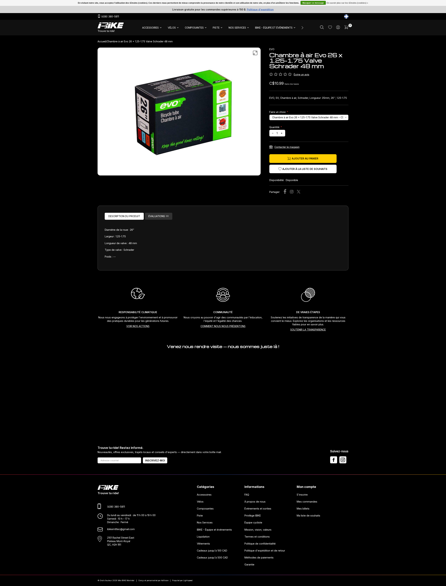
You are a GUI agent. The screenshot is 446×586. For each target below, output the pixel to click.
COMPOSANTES (194, 27)
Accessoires (204, 494)
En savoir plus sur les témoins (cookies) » (347, 3)
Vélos (200, 501)
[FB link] (333, 459)
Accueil (102, 41)
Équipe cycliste (253, 522)
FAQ (246, 494)
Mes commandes (307, 501)
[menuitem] (152, 27)
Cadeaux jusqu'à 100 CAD (212, 550)
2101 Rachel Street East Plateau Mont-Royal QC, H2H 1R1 (120, 541)
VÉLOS (172, 27)
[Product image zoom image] (179, 112)
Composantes (205, 508)
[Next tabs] (302, 27)
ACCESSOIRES (150, 27)
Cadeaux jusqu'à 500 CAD (212, 557)
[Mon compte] (338, 28)
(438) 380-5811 (110, 16)
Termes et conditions (257, 536)
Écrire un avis (301, 74)
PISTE (216, 27)
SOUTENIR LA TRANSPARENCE (308, 329)
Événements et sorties (257, 508)
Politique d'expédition (260, 9)
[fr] (346, 16)
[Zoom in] (255, 53)
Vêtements (203, 543)
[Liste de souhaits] (330, 27)
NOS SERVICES (237, 27)
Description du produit (124, 216)
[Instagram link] (342, 459)
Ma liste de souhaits (308, 515)
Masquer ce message (313, 3)
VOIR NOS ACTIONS (137, 326)
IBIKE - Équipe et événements (214, 529)
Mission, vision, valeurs (257, 529)
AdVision (165, 580)
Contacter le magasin (286, 146)
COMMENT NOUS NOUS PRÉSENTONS (223, 326)
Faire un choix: (278, 111)
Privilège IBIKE (252, 515)
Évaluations (158, 216)
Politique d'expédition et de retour (264, 550)
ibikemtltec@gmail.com (121, 529)
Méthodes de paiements (259, 557)
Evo (271, 49)
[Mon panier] (346, 28)
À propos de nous (255, 501)
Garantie (249, 564)
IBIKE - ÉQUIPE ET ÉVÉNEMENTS (274, 27)
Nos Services (205, 522)
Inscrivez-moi (155, 460)
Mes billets (303, 508)
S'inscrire (302, 494)
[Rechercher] (322, 28)
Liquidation (203, 536)
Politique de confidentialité (260, 543)
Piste (200, 515)
